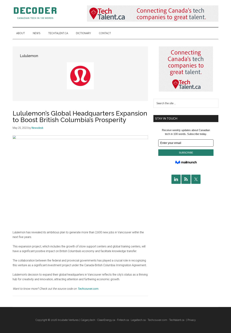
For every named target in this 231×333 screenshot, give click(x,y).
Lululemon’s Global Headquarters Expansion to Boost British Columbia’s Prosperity (80, 116)
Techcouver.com (87, 288)
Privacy (192, 320)
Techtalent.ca (176, 320)
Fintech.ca (123, 320)
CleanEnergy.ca (106, 320)
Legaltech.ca (138, 320)
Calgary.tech (88, 320)
